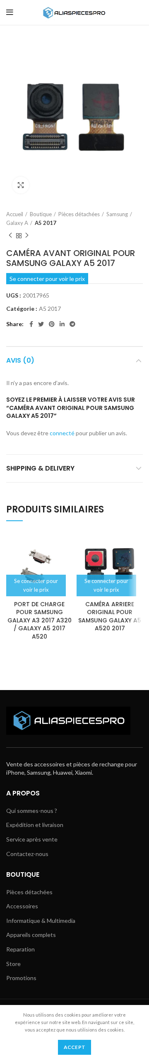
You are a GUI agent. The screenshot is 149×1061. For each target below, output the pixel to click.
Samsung (117, 214)
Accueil (14, 214)
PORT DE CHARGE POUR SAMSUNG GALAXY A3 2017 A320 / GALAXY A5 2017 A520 (39, 620)
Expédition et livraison (34, 824)
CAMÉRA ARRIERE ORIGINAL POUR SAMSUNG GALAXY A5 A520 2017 (109, 616)
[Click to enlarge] (20, 185)
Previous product (10, 236)
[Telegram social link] (72, 324)
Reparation (20, 949)
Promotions (21, 977)
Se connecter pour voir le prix (47, 278)
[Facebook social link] (31, 324)
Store (13, 963)
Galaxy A (17, 223)
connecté (62, 433)
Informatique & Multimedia (40, 920)
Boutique (41, 214)
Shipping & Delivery (40, 468)
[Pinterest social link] (51, 324)
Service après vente (32, 839)
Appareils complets (31, 934)
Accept (75, 1047)
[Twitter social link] (41, 324)
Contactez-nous (27, 853)
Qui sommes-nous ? (31, 810)
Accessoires (22, 906)
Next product (27, 236)
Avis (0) (20, 360)
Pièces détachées (79, 214)
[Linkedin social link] (62, 324)
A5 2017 (45, 223)
